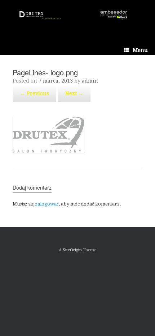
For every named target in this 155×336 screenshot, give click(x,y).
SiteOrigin (72, 249)
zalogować (47, 204)
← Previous (34, 93)
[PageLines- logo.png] (49, 151)
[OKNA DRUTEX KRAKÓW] (77, 17)
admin (90, 81)
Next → (74, 93)
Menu (140, 50)
